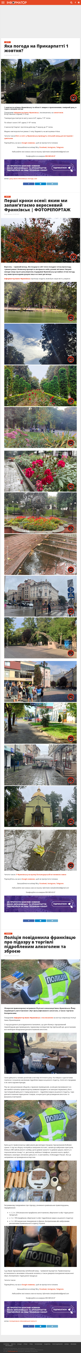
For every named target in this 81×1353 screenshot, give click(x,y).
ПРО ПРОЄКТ (9, 1345)
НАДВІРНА (47, 1344)
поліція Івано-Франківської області (23, 1321)
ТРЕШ (31, 1344)
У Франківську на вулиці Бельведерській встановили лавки (41, 874)
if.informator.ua (12, 1351)
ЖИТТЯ (13, 1344)
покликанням (47, 1018)
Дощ (11, 178)
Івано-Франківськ (20, 178)
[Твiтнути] (52, 183)
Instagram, (52, 147)
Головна (6, 1344)
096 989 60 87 (50, 156)
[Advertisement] (40, 21)
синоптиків (58, 112)
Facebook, (43, 147)
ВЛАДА (19, 1344)
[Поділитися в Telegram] (40, 183)
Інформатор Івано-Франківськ (26, 112)
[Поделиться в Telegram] (40, 920)
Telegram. (60, 147)
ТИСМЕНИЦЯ (38, 1344)
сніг (35, 178)
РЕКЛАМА (73, 1344)
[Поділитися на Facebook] (28, 183)
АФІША (67, 1344)
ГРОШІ (25, 1344)
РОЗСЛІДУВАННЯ (57, 1344)
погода (31, 178)
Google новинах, (28, 143)
